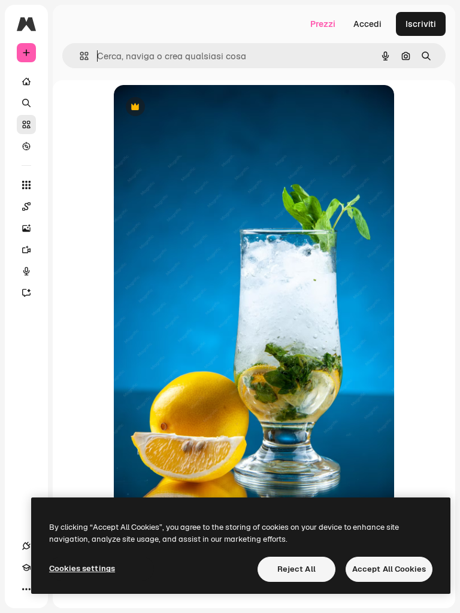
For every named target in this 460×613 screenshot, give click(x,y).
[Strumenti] (26, 185)
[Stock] (26, 124)
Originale (193, 107)
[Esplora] (26, 146)
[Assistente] (26, 292)
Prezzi (322, 24)
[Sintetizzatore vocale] (26, 271)
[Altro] (26, 589)
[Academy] (26, 567)
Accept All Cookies (389, 569)
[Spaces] (26, 206)
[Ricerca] (26, 103)
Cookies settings (82, 568)
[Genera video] (26, 249)
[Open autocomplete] (79, 55)
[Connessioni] (26, 546)
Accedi (367, 24)
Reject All (296, 569)
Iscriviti (420, 24)
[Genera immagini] (26, 228)
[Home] (26, 81)
